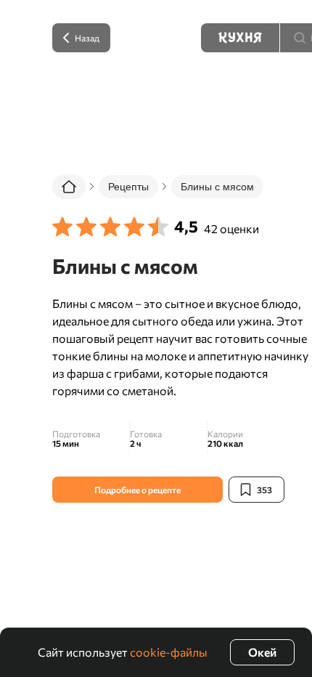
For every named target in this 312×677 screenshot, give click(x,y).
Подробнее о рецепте (137, 490)
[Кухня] (240, 37)
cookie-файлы (169, 652)
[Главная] (69, 186)
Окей (262, 652)
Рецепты (128, 186)
